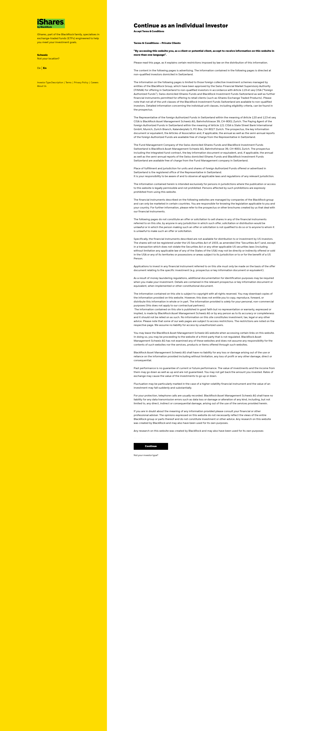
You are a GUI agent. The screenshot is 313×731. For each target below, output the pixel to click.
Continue (151, 446)
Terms (69, 83)
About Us (41, 86)
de (39, 68)
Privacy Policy (81, 83)
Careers (94, 83)
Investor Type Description (50, 83)
